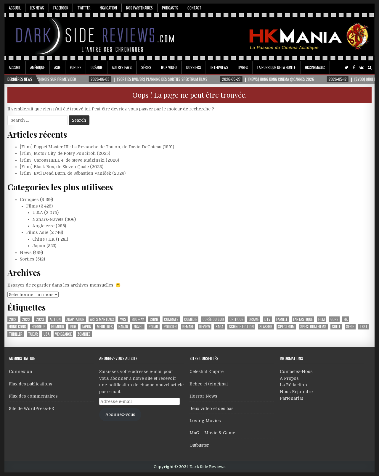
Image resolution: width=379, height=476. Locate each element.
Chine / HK (43, 239)
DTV (267, 319)
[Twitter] (347, 67)
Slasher (265, 326)
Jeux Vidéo (169, 67)
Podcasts (170, 8)
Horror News (203, 396)
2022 (26, 319)
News (26, 252)
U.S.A (37, 212)
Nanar (123, 326)
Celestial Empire (207, 371)
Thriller (16, 334)
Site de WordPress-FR (31, 408)
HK (346, 319)
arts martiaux (102, 319)
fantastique (303, 319)
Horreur (39, 326)
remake (188, 326)
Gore (334, 319)
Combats (171, 319)
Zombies (84, 334)
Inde (73, 326)
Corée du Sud (213, 319)
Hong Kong (17, 326)
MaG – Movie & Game (212, 432)
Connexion (20, 371)
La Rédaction (293, 384)
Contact (194, 8)
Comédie (190, 319)
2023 (40, 319)
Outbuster (199, 445)
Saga (219, 326)
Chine (154, 319)
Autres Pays (122, 67)
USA (46, 334)
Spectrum (286, 326)
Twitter (84, 8)
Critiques (29, 199)
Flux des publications (30, 384)
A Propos (289, 378)
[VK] (361, 67)
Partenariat (291, 398)
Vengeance (63, 334)
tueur (33, 334)
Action (55, 319)
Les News (37, 8)
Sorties (27, 259)
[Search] (370, 67)
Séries (146, 67)
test (363, 326)
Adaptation (75, 319)
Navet (138, 326)
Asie (57, 67)
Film (321, 319)
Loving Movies (205, 420)
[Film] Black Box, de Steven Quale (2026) (61, 166)
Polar (153, 326)
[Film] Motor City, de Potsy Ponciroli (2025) (65, 153)
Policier (170, 326)
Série (350, 326)
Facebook (60, 8)
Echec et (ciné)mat (209, 384)
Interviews (219, 67)
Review (204, 326)
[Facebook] (354, 67)
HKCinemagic (315, 67)
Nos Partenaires (139, 8)
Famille (282, 319)
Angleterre (43, 225)
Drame (254, 319)
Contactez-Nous (296, 371)
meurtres (105, 326)
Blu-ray (138, 319)
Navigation (108, 8)
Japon (38, 245)
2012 (12, 319)
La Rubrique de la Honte (276, 67)
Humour (57, 326)
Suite (336, 326)
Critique (236, 319)
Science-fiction (241, 326)
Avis (123, 319)
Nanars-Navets (48, 219)
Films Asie (37, 232)
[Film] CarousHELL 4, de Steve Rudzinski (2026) (69, 160)
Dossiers (193, 67)
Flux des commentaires (33, 396)
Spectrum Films (313, 326)
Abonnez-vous (120, 414)
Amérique (37, 67)
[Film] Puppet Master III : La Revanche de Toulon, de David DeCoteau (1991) (97, 146)
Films (32, 206)
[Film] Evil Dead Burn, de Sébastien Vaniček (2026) (73, 173)
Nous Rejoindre (296, 391)
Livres (243, 67)
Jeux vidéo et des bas (212, 408)
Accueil (15, 8)
